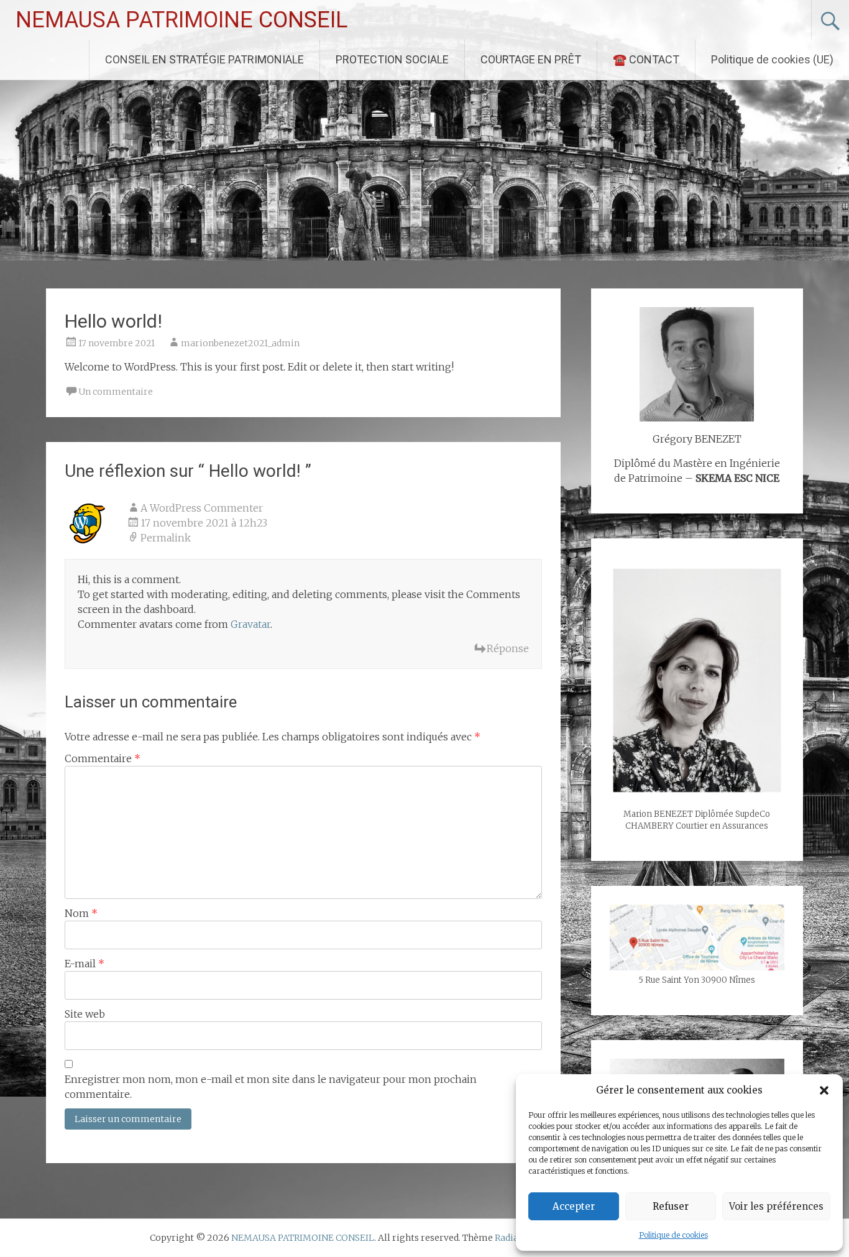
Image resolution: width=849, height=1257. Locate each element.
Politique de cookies (673, 1235)
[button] (824, 1090)
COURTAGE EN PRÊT (530, 59)
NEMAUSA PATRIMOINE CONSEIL (181, 20)
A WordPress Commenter (201, 508)
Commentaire (102, 758)
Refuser (671, 1206)
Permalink (165, 538)
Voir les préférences (776, 1206)
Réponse (508, 648)
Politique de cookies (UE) (772, 59)
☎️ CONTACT (646, 59)
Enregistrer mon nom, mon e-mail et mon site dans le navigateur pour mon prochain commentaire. (271, 1086)
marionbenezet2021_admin (240, 343)
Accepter (574, 1206)
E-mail (84, 963)
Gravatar (250, 624)
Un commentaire (115, 391)
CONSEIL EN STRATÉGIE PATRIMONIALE (204, 59)
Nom (81, 913)
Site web (85, 1014)
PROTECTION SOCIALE (392, 59)
